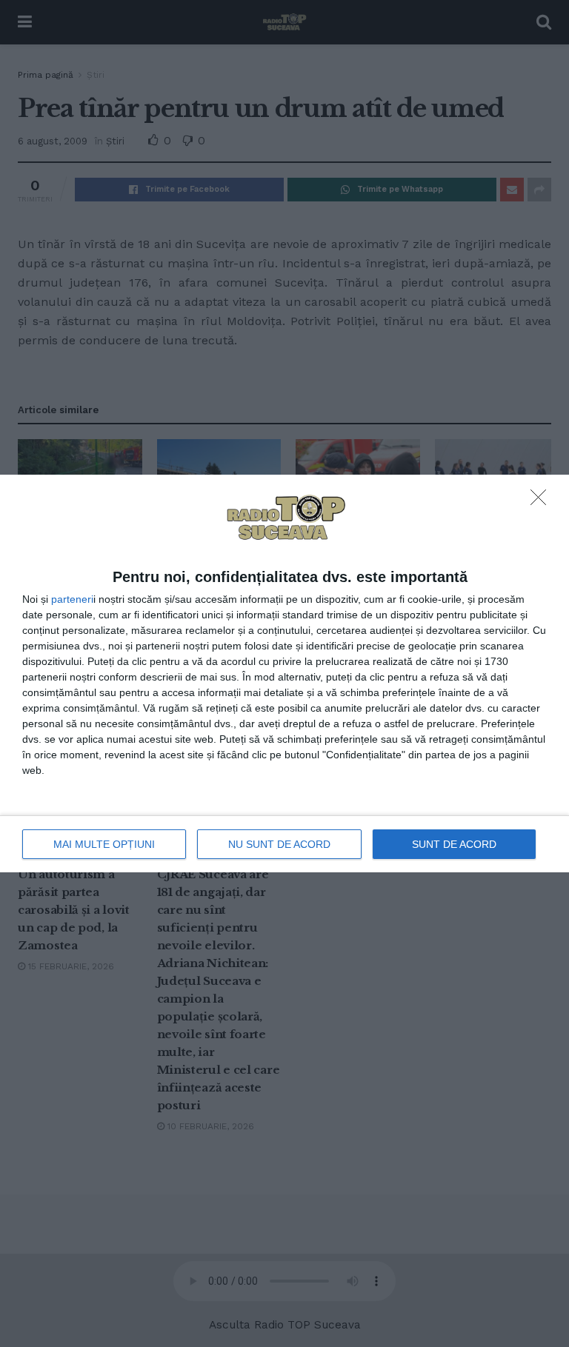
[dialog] (284, 674)
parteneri (72, 599)
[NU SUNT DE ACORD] (542, 501)
